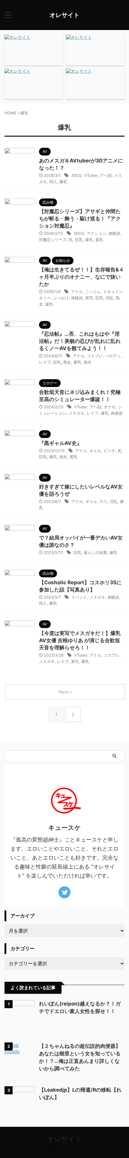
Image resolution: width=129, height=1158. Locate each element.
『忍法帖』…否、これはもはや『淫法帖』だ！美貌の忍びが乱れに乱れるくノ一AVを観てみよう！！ (80, 341)
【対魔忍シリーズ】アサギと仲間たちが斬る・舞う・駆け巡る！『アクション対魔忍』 (80, 218)
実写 (89, 297)
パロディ (113, 355)
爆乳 (63, 181)
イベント (79, 597)
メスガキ (76, 413)
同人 (53, 181)
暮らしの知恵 (95, 552)
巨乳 (79, 239)
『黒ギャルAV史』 (60, 443)
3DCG (76, 175)
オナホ (110, 406)
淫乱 (109, 297)
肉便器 (117, 413)
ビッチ (109, 450)
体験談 (114, 233)
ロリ (103, 501)
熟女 (67, 362)
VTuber (91, 175)
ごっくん (93, 291)
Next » (65, 692)
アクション (96, 233)
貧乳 (99, 239)
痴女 (88, 362)
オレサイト (65, 15)
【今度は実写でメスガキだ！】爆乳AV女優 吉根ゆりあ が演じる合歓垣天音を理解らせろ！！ (80, 640)
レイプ (45, 362)
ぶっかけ (61, 297)
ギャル (95, 450)
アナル (77, 291)
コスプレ (95, 355)
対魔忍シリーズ (52, 239)
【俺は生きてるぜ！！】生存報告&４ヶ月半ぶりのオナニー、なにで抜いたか (81, 277)
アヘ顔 (106, 175)
